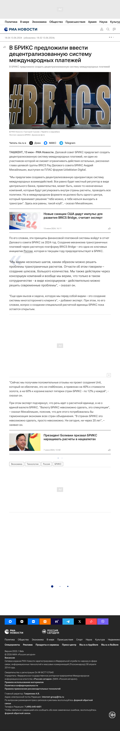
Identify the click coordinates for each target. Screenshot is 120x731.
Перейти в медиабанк (50, 132)
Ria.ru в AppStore (88, 644)
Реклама (27, 644)
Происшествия (65, 639)
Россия (46, 464)
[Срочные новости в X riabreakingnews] (91, 621)
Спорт (79, 639)
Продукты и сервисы (47, 644)
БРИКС (58, 464)
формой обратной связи (17, 713)
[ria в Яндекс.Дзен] (22, 621)
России (28, 251)
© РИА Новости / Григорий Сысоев (24, 132)
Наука (89, 639)
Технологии (33, 464)
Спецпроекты (12, 644)
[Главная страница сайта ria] (20, 29)
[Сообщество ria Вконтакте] (33, 621)
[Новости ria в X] (79, 621)
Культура (100, 639)
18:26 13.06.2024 (13, 37)
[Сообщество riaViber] (102, 621)
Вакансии (10, 657)
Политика (10, 639)
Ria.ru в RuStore (109, 644)
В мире (50, 639)
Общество (23, 639)
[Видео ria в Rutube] (56, 621)
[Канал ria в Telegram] (68, 621)
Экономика (16, 464)
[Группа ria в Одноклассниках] (45, 621)
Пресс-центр (69, 644)
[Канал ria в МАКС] (10, 621)
